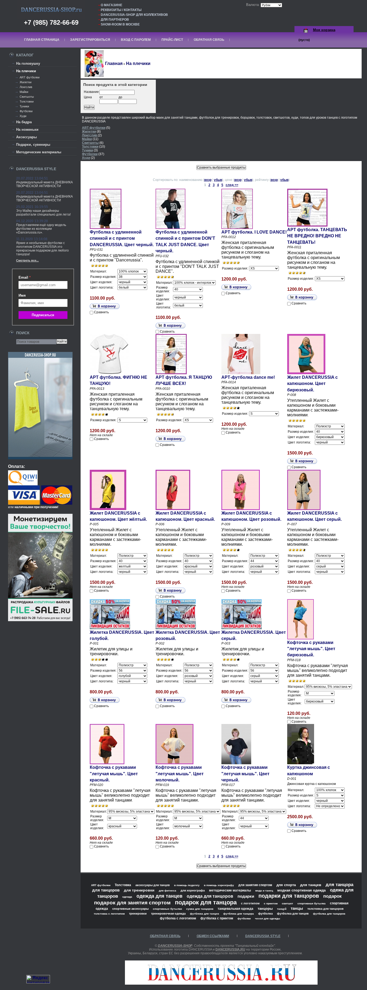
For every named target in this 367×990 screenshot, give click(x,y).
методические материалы (230, 890)
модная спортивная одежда (301, 890)
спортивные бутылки (167, 908)
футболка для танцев (293, 913)
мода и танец (264, 890)
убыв (218, 180)
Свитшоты (27, 96)
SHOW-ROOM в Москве (120, 24)
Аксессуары (26, 137)
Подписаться (43, 315)
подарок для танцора (206, 902)
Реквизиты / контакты (121, 10)
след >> (232, 185)
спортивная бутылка (311, 903)
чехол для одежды (267, 918)
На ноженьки (27, 130)
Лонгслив (26, 87)
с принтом (271, 903)
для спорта (286, 885)
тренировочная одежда (168, 913)
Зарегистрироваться (90, 40)
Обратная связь (209, 40)
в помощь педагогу (187, 885)
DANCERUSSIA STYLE (262, 936)
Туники (24, 106)
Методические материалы (38, 152)
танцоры (265, 909)
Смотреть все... (27, 260)
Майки (24, 91)
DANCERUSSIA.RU (230, 949)
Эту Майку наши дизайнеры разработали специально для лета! (43, 212)
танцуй (281, 908)
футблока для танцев (204, 913)
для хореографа (193, 890)
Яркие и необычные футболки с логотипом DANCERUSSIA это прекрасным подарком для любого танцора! (42, 248)
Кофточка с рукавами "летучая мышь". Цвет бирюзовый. (311, 648)
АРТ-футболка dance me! (248, 377)
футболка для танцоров (329, 913)
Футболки (26, 111)
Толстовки (27, 101)
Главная (114, 63)
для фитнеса (167, 890)
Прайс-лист (172, 40)
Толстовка (123, 885)
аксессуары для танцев (152, 885)
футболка (265, 913)
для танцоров (106, 890)
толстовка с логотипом (109, 913)
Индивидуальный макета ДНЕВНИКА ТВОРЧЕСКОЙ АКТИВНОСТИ (44, 184)
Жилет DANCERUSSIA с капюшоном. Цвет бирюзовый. (312, 383)
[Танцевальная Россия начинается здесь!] (221, 983)
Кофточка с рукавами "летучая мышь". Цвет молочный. (180, 773)
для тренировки (139, 890)
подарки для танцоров (288, 896)
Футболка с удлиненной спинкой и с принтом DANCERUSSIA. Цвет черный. (122, 238)
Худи (23, 116)
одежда (127, 896)
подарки (246, 896)
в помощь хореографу (219, 885)
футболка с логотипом (178, 918)
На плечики (26, 71)
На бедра (24, 122)
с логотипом (250, 903)
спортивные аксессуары (130, 908)
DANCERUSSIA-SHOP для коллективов (134, 15)
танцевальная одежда (235, 909)
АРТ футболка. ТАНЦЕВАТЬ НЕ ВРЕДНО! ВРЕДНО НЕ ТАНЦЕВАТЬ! (317, 236)
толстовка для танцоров (325, 908)
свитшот (287, 903)
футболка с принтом (216, 918)
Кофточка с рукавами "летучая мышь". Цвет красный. (114, 773)
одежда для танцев (159, 896)
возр (207, 180)
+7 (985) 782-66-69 (51, 22)
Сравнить (101, 312)
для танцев (310, 885)
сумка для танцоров (199, 908)
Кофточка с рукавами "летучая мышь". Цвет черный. (245, 773)
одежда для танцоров (210, 896)
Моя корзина (324, 30)
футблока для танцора (238, 913)
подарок (332, 896)
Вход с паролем (136, 40)
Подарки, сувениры (33, 145)
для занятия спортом (255, 885)
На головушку (28, 63)
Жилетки (25, 82)
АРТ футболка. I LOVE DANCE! (254, 232)
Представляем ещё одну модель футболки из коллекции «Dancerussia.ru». (41, 228)
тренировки (138, 913)
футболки (244, 918)
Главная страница (41, 40)
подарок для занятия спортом (132, 902)
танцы (297, 908)
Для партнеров (115, 19)
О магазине (111, 5)
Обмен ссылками (213, 936)
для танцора (339, 884)
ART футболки (29, 77)
